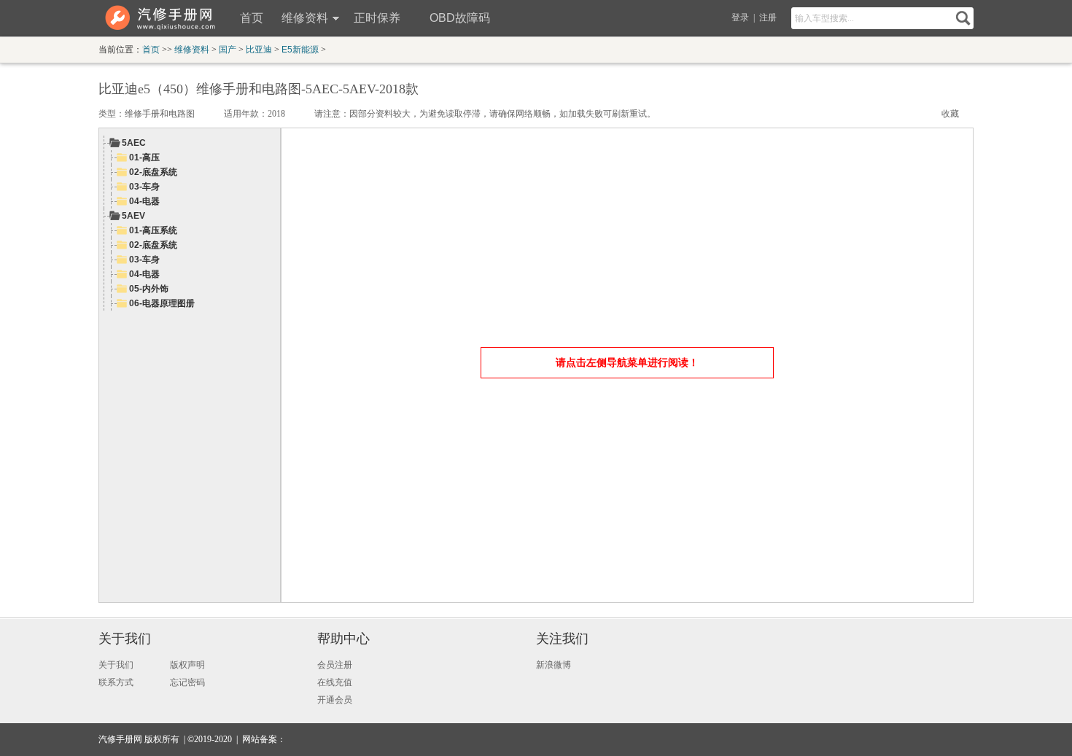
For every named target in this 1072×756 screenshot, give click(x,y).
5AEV (133, 216)
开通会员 (334, 700)
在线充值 (334, 682)
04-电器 (144, 201)
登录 (740, 17)
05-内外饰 (148, 289)
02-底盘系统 (153, 172)
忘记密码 (187, 682)
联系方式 (115, 682)
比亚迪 (259, 49)
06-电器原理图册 (162, 303)
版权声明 (187, 665)
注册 (768, 17)
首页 (251, 18)
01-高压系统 (153, 230)
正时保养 (377, 18)
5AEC (134, 143)
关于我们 (124, 638)
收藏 (950, 114)
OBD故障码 (460, 18)
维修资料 (304, 18)
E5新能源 (300, 49)
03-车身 (144, 187)
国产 (227, 49)
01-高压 (144, 157)
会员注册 (334, 665)
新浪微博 (553, 665)
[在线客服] (939, 739)
